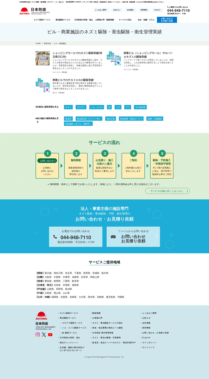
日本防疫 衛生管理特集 (102, 333)
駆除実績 (96, 313)
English (157, 10)
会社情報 (130, 10)
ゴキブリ (81, 107)
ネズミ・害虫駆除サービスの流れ (107, 323)
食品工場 (111, 118)
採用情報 (144, 10)
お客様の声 (97, 318)
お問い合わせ (47, 160)
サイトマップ (148, 347)
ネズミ (55, 72)
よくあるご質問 (100, 10)
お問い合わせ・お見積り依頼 (155, 333)
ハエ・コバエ (97, 107)
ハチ (118, 107)
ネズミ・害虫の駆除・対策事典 (106, 338)
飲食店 (68, 118)
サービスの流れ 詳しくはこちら (166, 191)
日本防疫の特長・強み (70, 338)
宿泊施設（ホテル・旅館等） (78, 123)
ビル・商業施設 (62, 72)
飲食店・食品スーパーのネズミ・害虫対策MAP (114, 343)
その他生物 (140, 107)
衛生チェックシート (69, 343)
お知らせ (116, 10)
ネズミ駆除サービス (69, 313)
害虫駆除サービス (68, 318)
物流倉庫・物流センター (131, 118)
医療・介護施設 (155, 118)
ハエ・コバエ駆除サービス (74, 328)
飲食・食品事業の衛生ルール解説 (107, 328)
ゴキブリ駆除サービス (72, 323)
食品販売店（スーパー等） (89, 118)
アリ (128, 107)
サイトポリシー (149, 343)
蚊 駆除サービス (69, 333)
